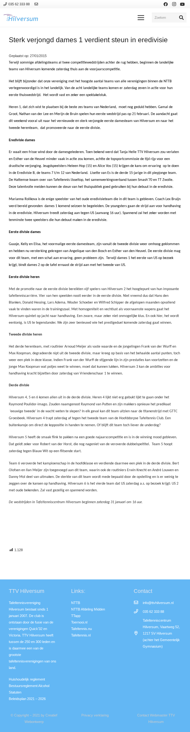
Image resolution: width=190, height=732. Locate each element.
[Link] (37, 4)
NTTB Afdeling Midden (88, 609)
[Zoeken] (181, 17)
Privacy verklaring (95, 715)
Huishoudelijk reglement (27, 679)
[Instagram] (174, 4)
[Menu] (141, 17)
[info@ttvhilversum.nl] (138, 603)
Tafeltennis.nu (81, 629)
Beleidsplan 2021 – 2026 (27, 699)
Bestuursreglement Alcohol (29, 686)
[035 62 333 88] (138, 611)
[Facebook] (166, 4)
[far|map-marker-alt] (138, 633)
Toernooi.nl (79, 622)
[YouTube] (182, 4)
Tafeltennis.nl (81, 635)
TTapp (75, 616)
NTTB (75, 603)
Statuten (15, 692)
